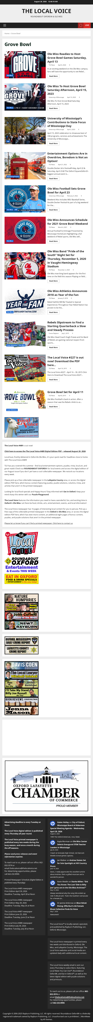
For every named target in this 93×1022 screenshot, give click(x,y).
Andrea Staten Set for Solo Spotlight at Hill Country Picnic (68, 863)
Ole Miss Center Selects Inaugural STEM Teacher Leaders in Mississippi (68, 844)
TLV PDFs (10, 379)
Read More (54, 75)
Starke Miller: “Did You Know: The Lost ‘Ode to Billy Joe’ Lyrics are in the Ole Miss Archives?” (69, 884)
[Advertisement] (46, 737)
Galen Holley (63, 822)
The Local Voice (46, 11)
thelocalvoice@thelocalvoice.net (69, 997)
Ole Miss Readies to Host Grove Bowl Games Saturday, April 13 (25, 64)
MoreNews (85, 1016)
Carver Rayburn (54, 333)
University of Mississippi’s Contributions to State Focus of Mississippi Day (25, 130)
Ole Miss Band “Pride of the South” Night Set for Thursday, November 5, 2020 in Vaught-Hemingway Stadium (25, 265)
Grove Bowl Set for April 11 (25, 399)
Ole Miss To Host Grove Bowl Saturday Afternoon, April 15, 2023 (25, 97)
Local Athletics (12, 345)
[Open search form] (75, 25)
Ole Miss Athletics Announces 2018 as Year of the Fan (25, 301)
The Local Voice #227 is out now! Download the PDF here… (25, 368)
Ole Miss (10, 75)
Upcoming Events (13, 176)
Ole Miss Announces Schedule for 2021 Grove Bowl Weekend (25, 230)
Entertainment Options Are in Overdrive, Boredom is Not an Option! (25, 165)
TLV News (52, 65)
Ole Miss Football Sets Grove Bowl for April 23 (25, 199)
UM (8, 141)
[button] (4, 25)
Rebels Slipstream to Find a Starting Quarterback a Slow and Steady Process (25, 334)
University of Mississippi (56, 97)
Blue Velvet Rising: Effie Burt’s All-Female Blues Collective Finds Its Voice (68, 906)
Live (87, 25)
